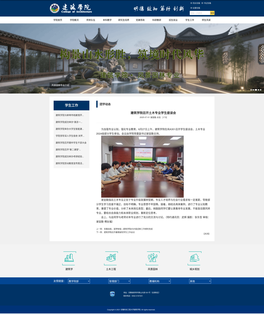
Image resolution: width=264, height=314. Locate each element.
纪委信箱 (196, 7)
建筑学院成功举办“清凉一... (69, 122)
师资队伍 (90, 19)
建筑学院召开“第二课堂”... (68, 149)
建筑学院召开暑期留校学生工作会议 (119, 232)
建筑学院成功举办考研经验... (70, 156)
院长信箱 (196, 3)
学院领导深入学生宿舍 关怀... (70, 135)
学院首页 (57, 19)
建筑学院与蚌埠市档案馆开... (70, 115)
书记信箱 (207, 3)
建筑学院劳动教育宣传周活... (70, 163)
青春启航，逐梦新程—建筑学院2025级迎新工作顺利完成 (128, 228)
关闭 (206, 233)
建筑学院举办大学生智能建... (70, 128)
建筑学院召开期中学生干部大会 (71, 142)
